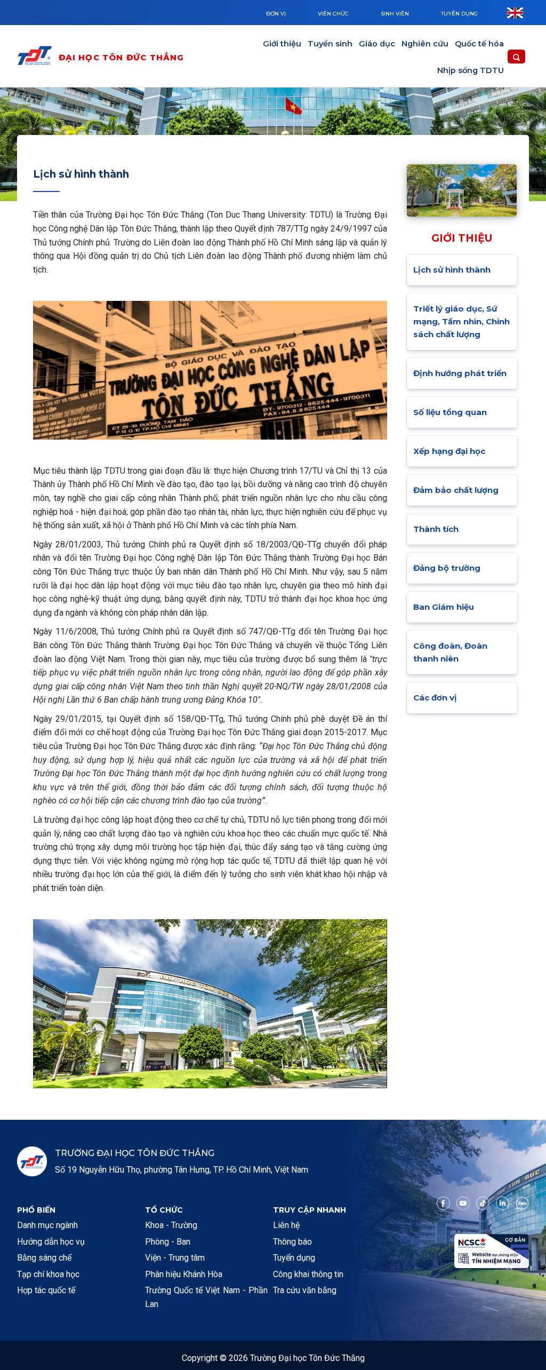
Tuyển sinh (330, 44)
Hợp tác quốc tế (46, 1290)
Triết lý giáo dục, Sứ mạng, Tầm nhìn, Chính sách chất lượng (461, 321)
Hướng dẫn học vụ (51, 1242)
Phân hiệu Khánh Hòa (183, 1274)
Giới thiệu (282, 44)
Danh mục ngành (47, 1225)
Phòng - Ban (167, 1242)
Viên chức (333, 13)
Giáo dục (377, 44)
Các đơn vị (435, 697)
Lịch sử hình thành (452, 270)
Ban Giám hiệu (443, 607)
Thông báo (292, 1242)
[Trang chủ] (37, 57)
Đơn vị (276, 13)
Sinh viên (395, 13)
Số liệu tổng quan (450, 412)
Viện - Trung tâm (175, 1258)
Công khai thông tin (308, 1274)
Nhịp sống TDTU (470, 70)
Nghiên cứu (425, 44)
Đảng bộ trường (446, 568)
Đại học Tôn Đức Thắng (121, 57)
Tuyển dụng (459, 13)
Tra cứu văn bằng (304, 1290)
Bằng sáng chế (44, 1258)
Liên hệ (286, 1225)
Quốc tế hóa (479, 44)
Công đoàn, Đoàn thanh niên (450, 652)
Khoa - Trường (171, 1225)
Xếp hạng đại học (449, 451)
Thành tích (436, 529)
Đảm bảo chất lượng (456, 490)
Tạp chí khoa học (48, 1274)
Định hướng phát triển (460, 373)
